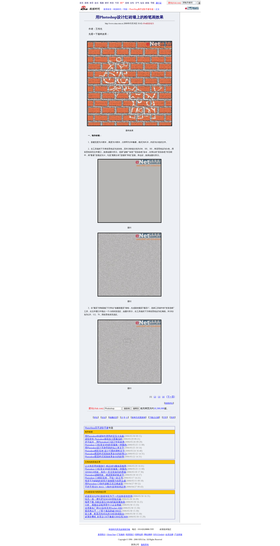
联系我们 (130, 534)
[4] (163, 397)
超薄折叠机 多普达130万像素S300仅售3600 (106, 517)
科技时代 (117, 9)
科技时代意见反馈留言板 (119, 529)
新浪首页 (107, 9)
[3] (159, 397)
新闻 (86, 3)
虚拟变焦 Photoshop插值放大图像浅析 (103, 439)
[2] (155, 397)
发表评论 (169, 403)
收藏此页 (113, 417)
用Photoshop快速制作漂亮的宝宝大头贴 (104, 436)
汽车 (117, 3)
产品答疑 (178, 534)
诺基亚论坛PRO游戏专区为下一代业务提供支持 (108, 496)
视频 (102, 3)
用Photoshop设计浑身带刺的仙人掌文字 (104, 448)
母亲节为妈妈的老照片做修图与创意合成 (105, 481)
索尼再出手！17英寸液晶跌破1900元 (103, 511)
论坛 (103, 417)
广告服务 (121, 534)
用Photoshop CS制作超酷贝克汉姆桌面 (104, 484)
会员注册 (169, 534)
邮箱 (147, 3)
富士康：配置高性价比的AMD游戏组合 (104, 514)
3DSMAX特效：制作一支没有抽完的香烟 (105, 472)
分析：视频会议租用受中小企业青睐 (103, 505)
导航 (152, 3)
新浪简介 (102, 534)
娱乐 (97, 3)
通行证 (159, 3)
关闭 (173, 417)
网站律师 (148, 534)
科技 (112, 3)
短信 (142, 3)
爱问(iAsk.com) (96, 408)
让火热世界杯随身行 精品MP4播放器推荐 (105, 466)
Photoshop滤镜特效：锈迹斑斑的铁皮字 (104, 475)
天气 (137, 3)
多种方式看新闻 (138, 417)
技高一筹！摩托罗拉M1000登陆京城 (103, 499)
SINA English (158, 534)
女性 (132, 3)
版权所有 (145, 544)
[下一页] (170, 397)
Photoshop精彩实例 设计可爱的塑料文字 (105, 451)
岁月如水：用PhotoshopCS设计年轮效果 (104, 442)
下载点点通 (154, 417)
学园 (125, 9)
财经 (107, 3)
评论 (96, 417)
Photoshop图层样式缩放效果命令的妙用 (104, 456)
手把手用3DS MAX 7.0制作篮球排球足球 (105, 487)
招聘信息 (139, 534)
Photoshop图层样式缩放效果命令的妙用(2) (106, 454)
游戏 (127, 3)
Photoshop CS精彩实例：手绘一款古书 (104, 478)
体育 (91, 3)
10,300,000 (159, 408)
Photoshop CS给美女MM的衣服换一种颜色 (106, 445)
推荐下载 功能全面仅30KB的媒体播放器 (105, 502)
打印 (165, 417)
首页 (81, 3)
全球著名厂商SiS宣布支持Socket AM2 (103, 508)
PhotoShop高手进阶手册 (97, 428)
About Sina (111, 534)
